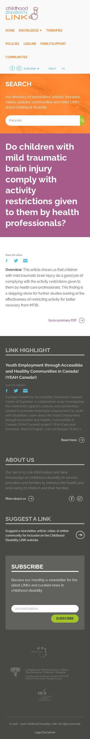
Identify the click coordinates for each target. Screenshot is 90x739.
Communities (16, 57)
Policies (12, 44)
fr (63, 69)
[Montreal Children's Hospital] (39, 674)
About (52, 69)
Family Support (53, 44)
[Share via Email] (25, 261)
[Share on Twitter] (16, 261)
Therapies (54, 30)
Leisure (30, 44)
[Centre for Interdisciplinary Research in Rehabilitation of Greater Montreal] (45, 695)
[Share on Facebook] (7, 261)
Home (9, 30)
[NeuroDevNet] (39, 653)
